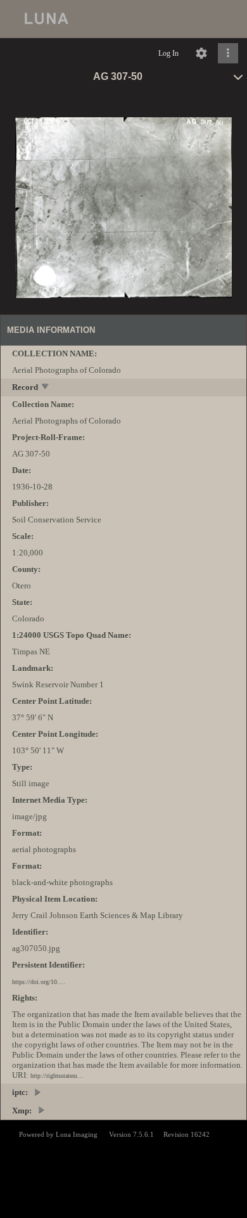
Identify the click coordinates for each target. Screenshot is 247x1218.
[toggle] (46, 387)
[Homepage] (123, 19)
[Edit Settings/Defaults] (201, 53)
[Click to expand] (228, 53)
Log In (168, 53)
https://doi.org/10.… (38, 981)
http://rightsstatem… (57, 1075)
